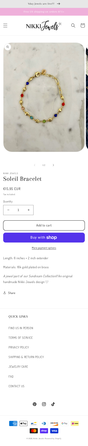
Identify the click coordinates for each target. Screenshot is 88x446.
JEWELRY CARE (18, 366)
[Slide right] (53, 165)
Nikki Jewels (38, 438)
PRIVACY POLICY (19, 347)
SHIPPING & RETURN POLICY (26, 357)
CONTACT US (17, 386)
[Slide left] (34, 165)
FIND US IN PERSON (21, 328)
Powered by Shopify (53, 438)
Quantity (7, 201)
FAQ (11, 376)
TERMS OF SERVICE (21, 337)
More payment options (44, 247)
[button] (5, 25)
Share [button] (11, 293)
